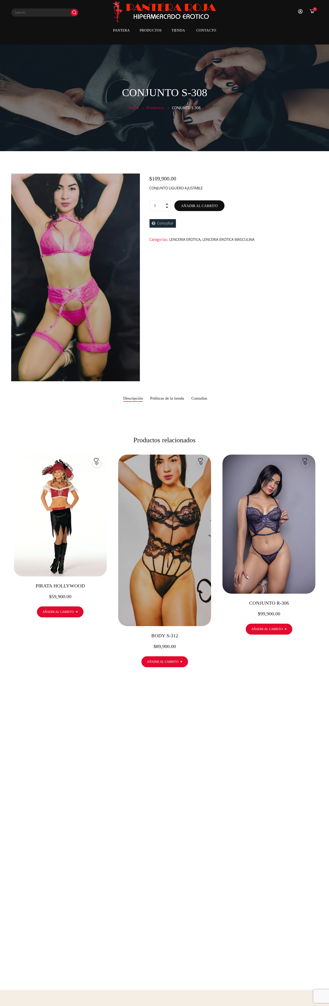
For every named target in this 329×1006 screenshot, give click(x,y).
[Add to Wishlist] (96, 463)
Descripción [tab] (133, 398)
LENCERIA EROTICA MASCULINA (228, 239)
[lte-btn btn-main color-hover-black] (60, 611)
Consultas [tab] (199, 398)
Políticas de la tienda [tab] (167, 398)
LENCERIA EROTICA (185, 239)
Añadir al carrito (199, 206)
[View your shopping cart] (312, 11)
